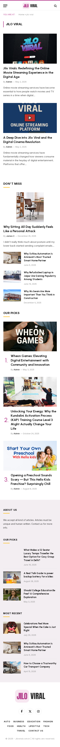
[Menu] (5, 5)
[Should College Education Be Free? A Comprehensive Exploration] (12, 594)
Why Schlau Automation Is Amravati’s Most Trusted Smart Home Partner (38, 257)
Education (33, 721)
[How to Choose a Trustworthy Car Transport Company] (12, 667)
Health (21, 726)
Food (10, 726)
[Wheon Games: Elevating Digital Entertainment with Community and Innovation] (30, 336)
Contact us (35, 731)
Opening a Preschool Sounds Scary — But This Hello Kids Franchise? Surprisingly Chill (31, 479)
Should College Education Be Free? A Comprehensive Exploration (39, 594)
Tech (46, 726)
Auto (7, 721)
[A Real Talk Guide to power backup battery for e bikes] (12, 577)
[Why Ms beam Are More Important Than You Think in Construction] (12, 295)
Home (21, 14)
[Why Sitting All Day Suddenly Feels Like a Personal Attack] (30, 207)
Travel (21, 731)
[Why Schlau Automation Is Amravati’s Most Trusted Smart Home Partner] (12, 258)
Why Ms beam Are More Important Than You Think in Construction (39, 295)
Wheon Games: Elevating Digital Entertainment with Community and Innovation (30, 360)
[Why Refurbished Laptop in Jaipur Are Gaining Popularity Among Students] (12, 277)
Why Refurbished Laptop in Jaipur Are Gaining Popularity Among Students (40, 276)
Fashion (48, 721)
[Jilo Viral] (30, 6)
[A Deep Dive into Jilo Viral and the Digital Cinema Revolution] (30, 118)
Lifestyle (34, 726)
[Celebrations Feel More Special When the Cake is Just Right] (12, 628)
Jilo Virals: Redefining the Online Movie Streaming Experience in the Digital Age (28, 72)
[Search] (55, 5)
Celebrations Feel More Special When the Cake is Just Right (40, 627)
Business (18, 721)
